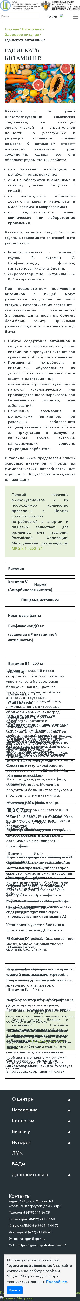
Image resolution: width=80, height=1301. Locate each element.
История (21, 1142)
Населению (25, 1110)
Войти (52, 17)
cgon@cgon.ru (34, 1239)
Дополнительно (30, 1174)
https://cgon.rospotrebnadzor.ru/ (42, 1245)
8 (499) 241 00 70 (45, 1225)
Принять (14, 1290)
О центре (22, 1099)
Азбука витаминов (46, 1041)
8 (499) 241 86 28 (36, 1212)
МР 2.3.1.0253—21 (27, 548)
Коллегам (23, 1120)
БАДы (18, 1164)
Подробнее (56, 1281)
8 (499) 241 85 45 (38, 1232)
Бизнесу (21, 1131)
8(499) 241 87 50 (42, 1219)
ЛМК (17, 1153)
